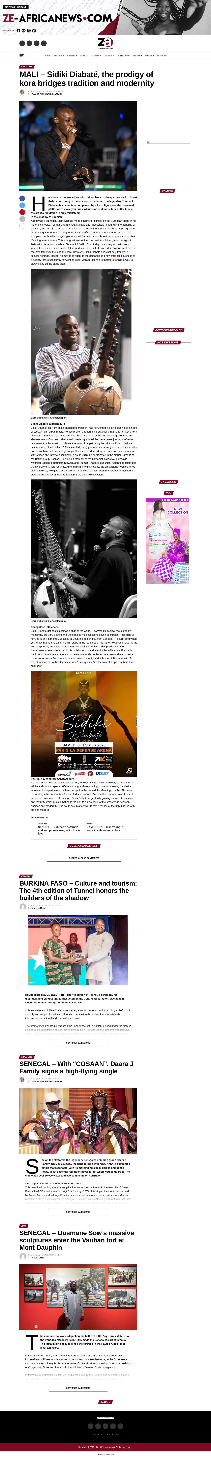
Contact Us (112, 1434)
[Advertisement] (168, 118)
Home (47, 55)
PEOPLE (136, 55)
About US (97, 1434)
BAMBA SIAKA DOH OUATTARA (47, 94)
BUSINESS (71, 55)
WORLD (83, 55)
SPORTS (148, 55)
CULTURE (108, 55)
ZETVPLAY (161, 55)
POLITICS (58, 55)
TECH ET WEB (123, 55)
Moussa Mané (39, 908)
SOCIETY (95, 55)
